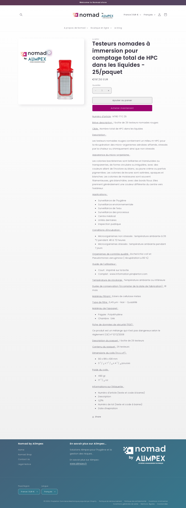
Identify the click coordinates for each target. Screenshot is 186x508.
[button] (21, 15)
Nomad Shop (25, 454)
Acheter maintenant (122, 108)
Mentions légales (148, 504)
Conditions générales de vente (125, 504)
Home (21, 449)
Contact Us (24, 459)
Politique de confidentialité (135, 501)
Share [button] (98, 416)
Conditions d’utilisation (158, 501)
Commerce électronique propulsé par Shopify (78, 501)
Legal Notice (24, 464)
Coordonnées (162, 504)
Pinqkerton (55, 501)
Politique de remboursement (110, 501)
